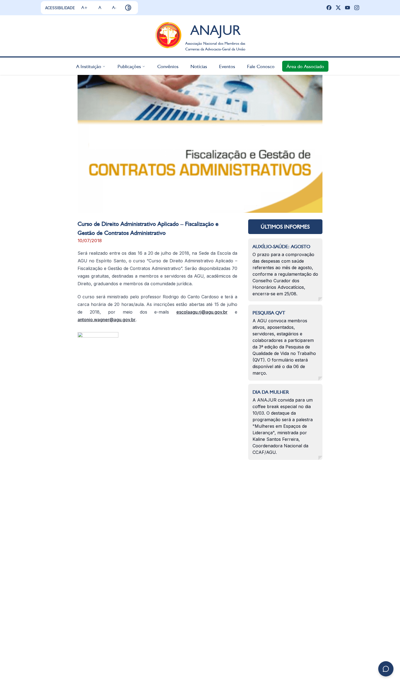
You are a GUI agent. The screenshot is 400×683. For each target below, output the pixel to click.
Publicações (129, 66)
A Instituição (88, 66)
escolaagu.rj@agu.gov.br (201, 312)
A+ (84, 7)
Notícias (198, 66)
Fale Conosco (261, 66)
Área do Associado (305, 66)
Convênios (168, 66)
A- (114, 7)
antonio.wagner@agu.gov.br (107, 319)
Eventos (227, 66)
